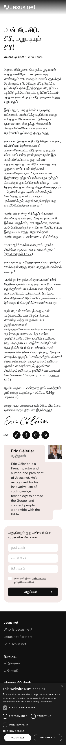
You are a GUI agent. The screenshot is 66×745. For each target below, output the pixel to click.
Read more (46, 701)
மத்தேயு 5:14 (43, 393)
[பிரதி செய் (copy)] (17, 435)
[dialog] (33, 714)
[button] (33, 731)
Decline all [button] (47, 737)
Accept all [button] (17, 737)
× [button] (61, 686)
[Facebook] (26, 435)
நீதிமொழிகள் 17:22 (18, 254)
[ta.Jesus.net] (20, 7)
